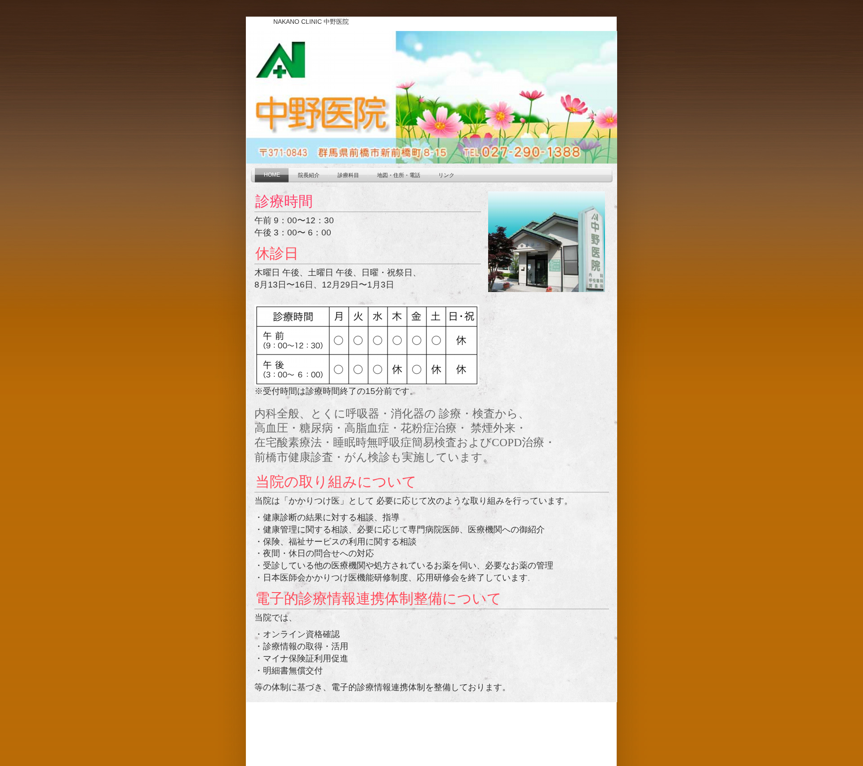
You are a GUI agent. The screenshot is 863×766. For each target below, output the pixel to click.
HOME (272, 175)
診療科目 (348, 175)
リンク (446, 175)
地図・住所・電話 (398, 175)
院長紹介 (309, 175)
